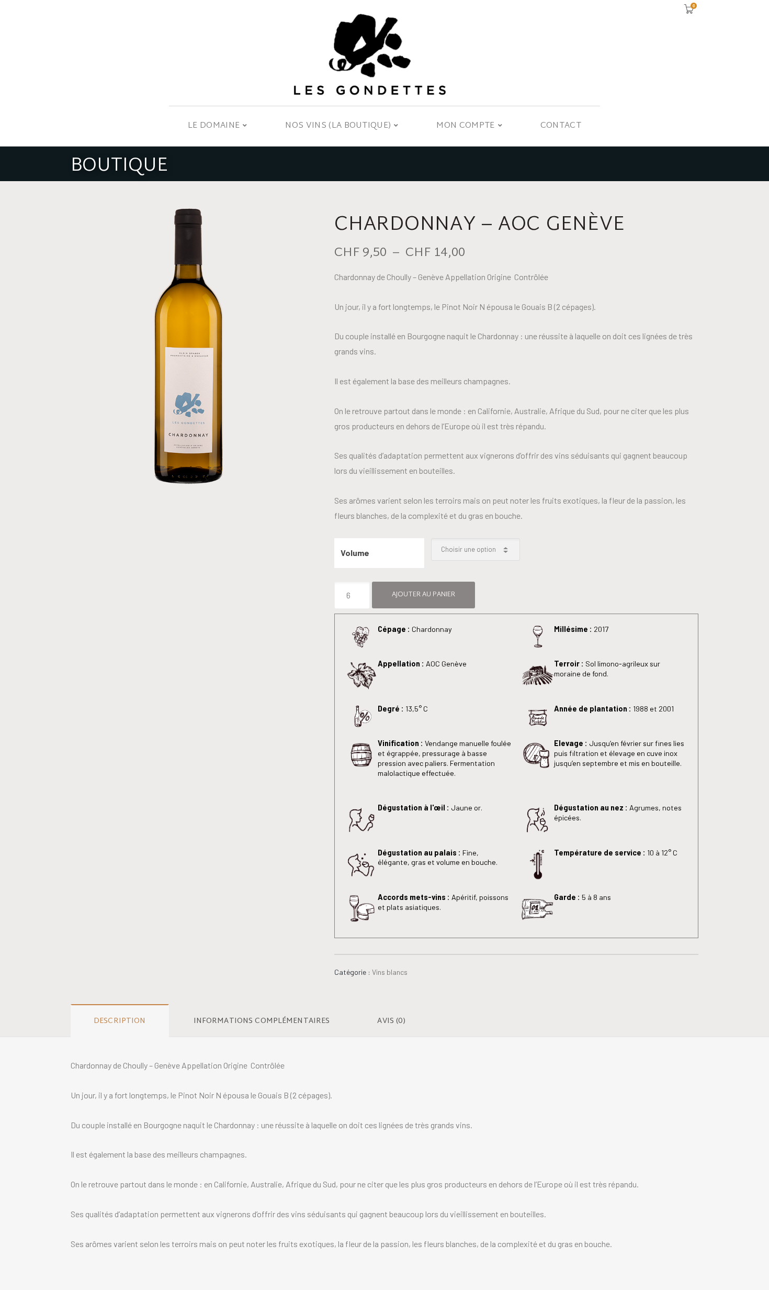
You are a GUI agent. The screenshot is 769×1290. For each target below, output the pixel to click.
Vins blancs (390, 972)
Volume (355, 553)
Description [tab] (120, 1021)
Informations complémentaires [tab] (262, 1021)
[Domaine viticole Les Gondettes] (384, 53)
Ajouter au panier (423, 594)
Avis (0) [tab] (391, 1021)
